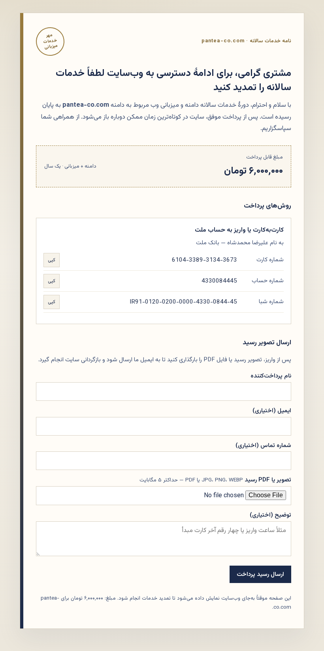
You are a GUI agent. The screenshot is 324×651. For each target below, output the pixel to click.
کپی (51, 260)
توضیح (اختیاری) (270, 515)
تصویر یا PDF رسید (215, 480)
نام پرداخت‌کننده (271, 376)
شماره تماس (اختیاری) (263, 445)
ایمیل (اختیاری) (271, 410)
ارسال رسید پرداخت (260, 574)
